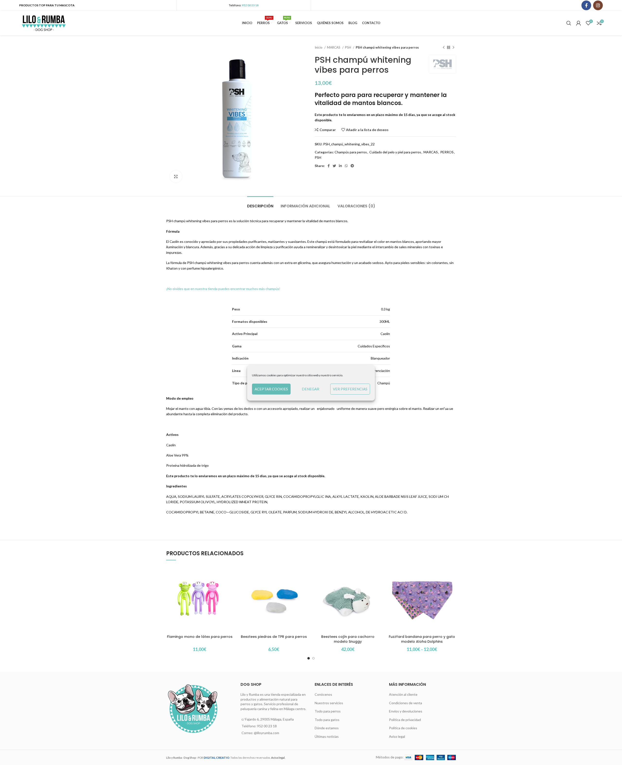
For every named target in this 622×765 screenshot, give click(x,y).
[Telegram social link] (352, 166)
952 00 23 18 (250, 5)
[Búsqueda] (569, 23)
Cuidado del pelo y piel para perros (395, 152)
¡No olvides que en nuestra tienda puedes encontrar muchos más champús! (223, 289)
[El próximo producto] (453, 47)
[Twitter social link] (334, 166)
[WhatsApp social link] (346, 166)
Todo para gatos (327, 720)
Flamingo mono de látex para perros (200, 636)
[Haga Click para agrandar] (176, 176)
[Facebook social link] (586, 5)
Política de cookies (403, 728)
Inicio (319, 47)
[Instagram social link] (598, 5)
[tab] (260, 203)
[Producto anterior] (443, 47)
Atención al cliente (403, 694)
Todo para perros (328, 711)
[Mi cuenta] (578, 23)
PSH (348, 47)
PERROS (447, 152)
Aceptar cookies (271, 389)
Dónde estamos (327, 728)
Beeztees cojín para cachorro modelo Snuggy (347, 639)
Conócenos (323, 694)
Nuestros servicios (329, 703)
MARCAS (334, 47)
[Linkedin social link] (340, 166)
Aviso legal (397, 736)
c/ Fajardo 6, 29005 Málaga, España (268, 719)
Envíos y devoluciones (405, 711)
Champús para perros (351, 152)
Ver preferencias (350, 389)
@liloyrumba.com (266, 733)
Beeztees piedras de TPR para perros (274, 636)
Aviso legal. (278, 757)
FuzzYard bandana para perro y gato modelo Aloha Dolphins (422, 639)
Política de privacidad (405, 720)
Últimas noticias (327, 736)
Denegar (310, 389)
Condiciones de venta (405, 703)
